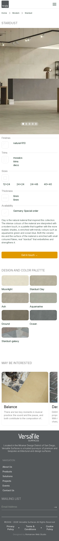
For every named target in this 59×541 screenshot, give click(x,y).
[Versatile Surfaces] (5, 4)
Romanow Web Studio (35, 534)
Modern (15, 13)
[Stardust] (29, 81)
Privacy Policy (10, 528)
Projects (7, 481)
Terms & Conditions (30, 528)
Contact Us (8, 490)
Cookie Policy (49, 528)
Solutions (8, 476)
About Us (7, 467)
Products (7, 471)
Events (6, 485)
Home (4, 13)
